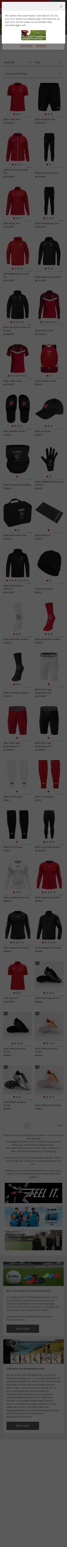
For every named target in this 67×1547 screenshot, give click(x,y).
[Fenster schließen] (61, 6)
